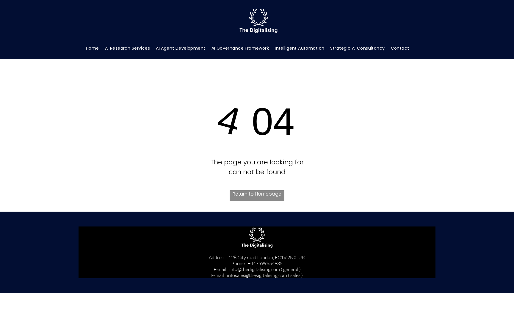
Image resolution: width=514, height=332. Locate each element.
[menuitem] (92, 48)
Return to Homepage (257, 194)
